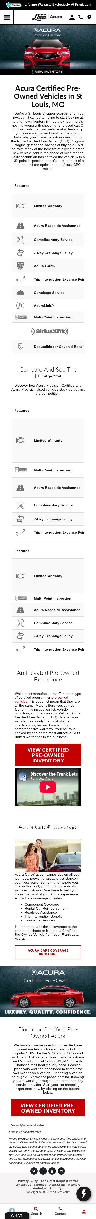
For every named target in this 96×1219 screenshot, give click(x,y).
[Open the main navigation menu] (7, 17)
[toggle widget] (83, 1194)
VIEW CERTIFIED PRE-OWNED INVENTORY (48, 755)
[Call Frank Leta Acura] (81, 17)
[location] (89, 17)
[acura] (23, 17)
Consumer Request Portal (59, 1181)
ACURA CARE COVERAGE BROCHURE (48, 952)
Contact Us (23, 1184)
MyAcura (74, 1184)
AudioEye (40, 1188)
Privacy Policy (28, 1181)
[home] (47, 17)
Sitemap (40, 1184)
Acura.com (57, 1184)
